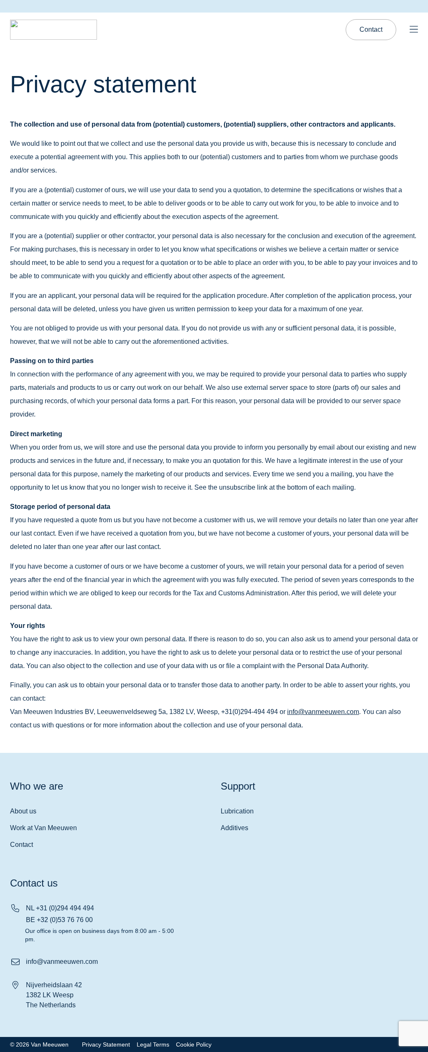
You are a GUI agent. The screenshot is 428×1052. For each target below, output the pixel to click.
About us (23, 811)
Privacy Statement (106, 1044)
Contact (21, 844)
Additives (234, 827)
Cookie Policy (193, 1044)
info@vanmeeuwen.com (323, 711)
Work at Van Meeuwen (43, 827)
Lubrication (237, 811)
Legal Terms (153, 1044)
